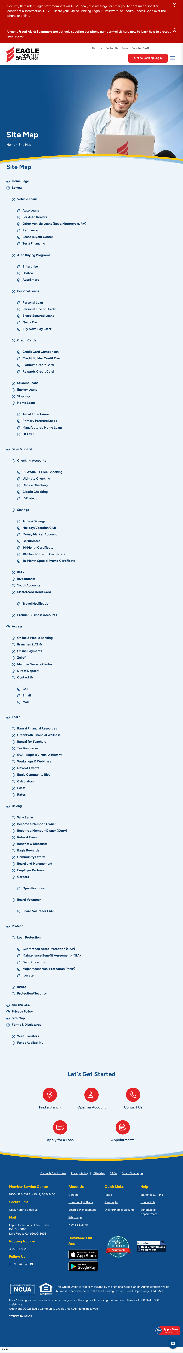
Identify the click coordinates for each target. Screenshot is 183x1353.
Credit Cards (26, 340)
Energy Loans (27, 389)
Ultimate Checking (36, 478)
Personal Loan (33, 302)
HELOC (28, 434)
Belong (17, 806)
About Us (97, 48)
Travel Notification (36, 604)
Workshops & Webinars (34, 761)
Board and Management (34, 864)
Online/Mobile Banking (119, 1210)
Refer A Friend (28, 837)
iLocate (28, 975)
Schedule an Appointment (148, 1212)
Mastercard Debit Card (34, 592)
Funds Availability (30, 1043)
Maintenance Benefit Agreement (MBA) (52, 955)
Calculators (25, 781)
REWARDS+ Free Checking (43, 472)
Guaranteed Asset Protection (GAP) (49, 949)
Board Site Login (132, 1173)
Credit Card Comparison (41, 352)
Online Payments (29, 651)
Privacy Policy (22, 1011)
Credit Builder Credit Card (42, 358)
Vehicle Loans (27, 199)
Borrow (17, 188)
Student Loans (27, 383)
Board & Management (82, 1210)
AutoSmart (31, 280)
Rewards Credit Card (38, 371)
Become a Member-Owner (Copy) (42, 831)
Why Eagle (25, 817)
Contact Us (111, 48)
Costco (28, 273)
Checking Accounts (31, 460)
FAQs (21, 788)
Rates (125, 48)
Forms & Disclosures (26, 1025)
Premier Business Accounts (37, 615)
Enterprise (30, 266)
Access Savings (34, 521)
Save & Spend (22, 449)
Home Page (20, 181)
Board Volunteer (29, 900)
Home (10, 145)
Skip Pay (23, 396)
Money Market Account (40, 534)
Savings (23, 510)
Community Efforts (31, 857)
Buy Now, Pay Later (37, 329)
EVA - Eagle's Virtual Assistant (39, 755)
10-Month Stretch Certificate (44, 554)
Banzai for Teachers (31, 742)
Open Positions (33, 888)
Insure (21, 987)
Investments (26, 579)
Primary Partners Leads (40, 421)
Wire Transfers (28, 1036)
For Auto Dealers (35, 217)
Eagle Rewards (28, 850)
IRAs (20, 572)
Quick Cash (31, 322)
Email (27, 695)
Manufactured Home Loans (42, 427)
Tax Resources (27, 748)
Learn (16, 717)
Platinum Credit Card (38, 365)
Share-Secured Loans (38, 316)
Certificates (31, 541)
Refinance (30, 230)
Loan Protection (29, 937)
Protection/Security (32, 993)
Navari (28, 1316)
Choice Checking (35, 485)
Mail (26, 702)
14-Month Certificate (38, 548)
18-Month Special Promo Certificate (49, 561)
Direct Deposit (28, 671)
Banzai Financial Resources (37, 728)
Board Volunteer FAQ (38, 911)
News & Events (28, 768)
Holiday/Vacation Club (39, 528)
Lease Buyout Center (38, 237)
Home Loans (26, 403)
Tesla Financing (34, 243)
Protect (17, 926)
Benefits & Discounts (32, 844)
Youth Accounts (28, 585)
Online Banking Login (148, 58)
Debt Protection (34, 962)
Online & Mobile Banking (35, 638)
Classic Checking (35, 492)
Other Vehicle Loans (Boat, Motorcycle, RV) (54, 224)
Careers (23, 877)
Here (19, 1210)
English (6, 1349)
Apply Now (170, 1330)
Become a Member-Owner (36, 824)
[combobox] (91, 1349)
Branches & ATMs (142, 48)
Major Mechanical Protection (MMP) (49, 969)
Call (25, 689)
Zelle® (21, 658)
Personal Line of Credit (39, 309)
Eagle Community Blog (34, 775)
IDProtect (30, 498)
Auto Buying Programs (33, 255)
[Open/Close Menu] (173, 57)
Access (17, 626)
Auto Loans (31, 210)
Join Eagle (111, 1202)
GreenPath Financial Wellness (38, 735)
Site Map (18, 1018)
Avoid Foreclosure (36, 414)
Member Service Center (34, 664)
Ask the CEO (21, 1005)
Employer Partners (30, 870)
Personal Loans (28, 291)
